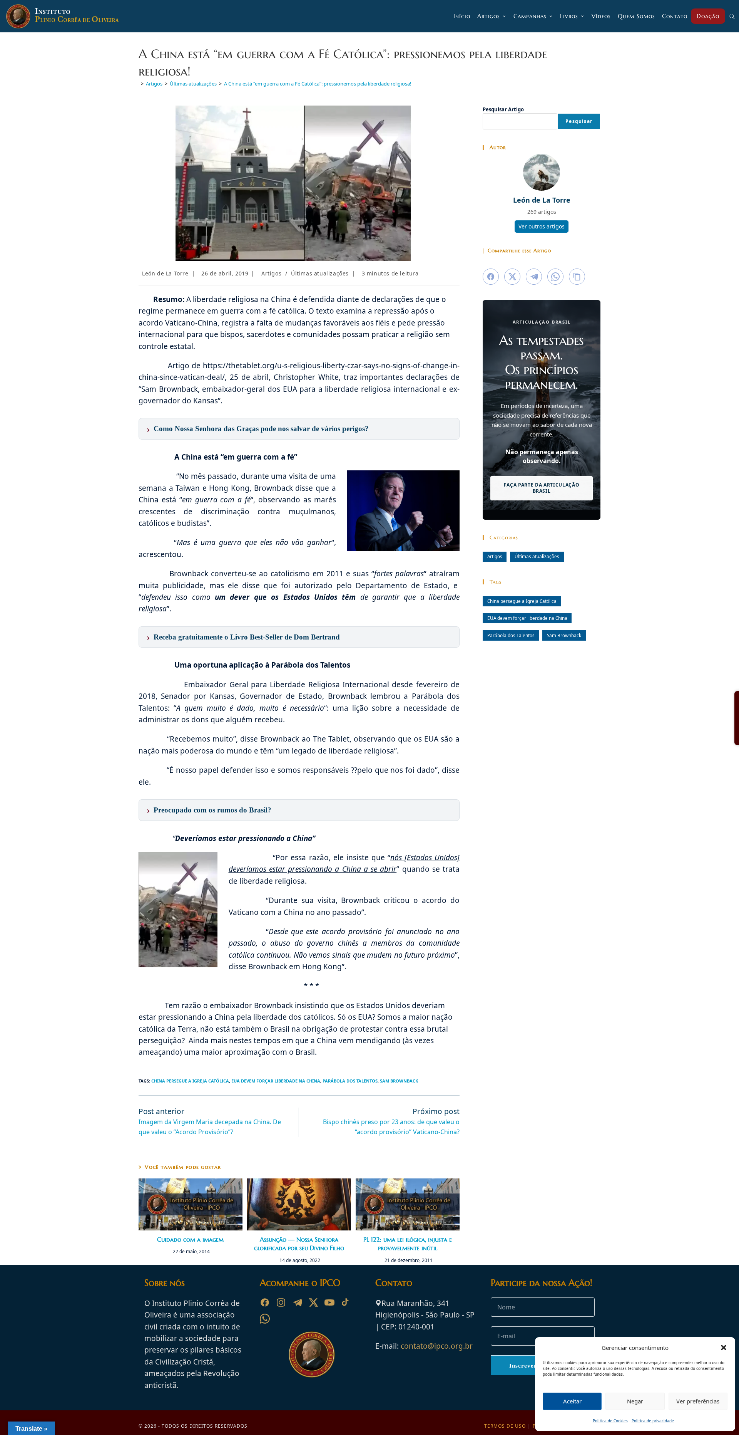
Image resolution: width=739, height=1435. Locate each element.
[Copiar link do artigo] (577, 277)
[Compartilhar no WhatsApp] (555, 277)
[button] (723, 1347)
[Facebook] (265, 1302)
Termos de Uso (505, 1426)
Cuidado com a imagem (190, 1239)
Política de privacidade (653, 1420)
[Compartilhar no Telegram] (534, 277)
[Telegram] (297, 1302)
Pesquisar (578, 121)
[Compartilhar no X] (512, 277)
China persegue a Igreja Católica (190, 1081)
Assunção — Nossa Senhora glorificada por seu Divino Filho (299, 1243)
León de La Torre (165, 273)
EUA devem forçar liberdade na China (275, 1081)
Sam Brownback (399, 1081)
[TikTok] (346, 1302)
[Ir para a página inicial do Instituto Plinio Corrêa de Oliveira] (312, 1354)
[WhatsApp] (265, 1319)
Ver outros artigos (541, 226)
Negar (635, 1401)
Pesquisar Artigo (503, 109)
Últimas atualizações (320, 273)
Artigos (271, 273)
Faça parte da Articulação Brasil (542, 488)
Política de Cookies (610, 1420)
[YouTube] (329, 1302)
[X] (313, 1302)
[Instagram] (281, 1302)
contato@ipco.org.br (437, 1346)
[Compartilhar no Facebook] (491, 277)
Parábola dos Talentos (350, 1081)
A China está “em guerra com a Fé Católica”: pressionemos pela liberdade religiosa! (317, 83)
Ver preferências (697, 1401)
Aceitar (572, 1401)
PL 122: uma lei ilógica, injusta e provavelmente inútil (407, 1243)
